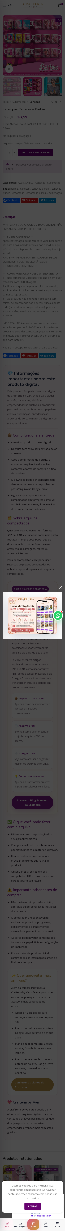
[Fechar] (60, 587)
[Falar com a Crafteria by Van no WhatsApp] (58, 615)
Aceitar (32, 1206)
